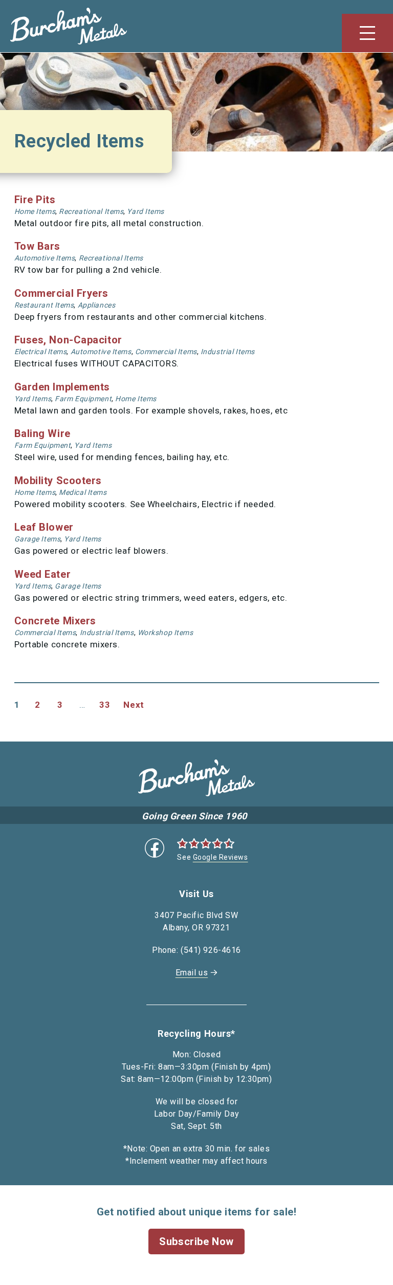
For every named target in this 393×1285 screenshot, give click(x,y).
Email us (192, 972)
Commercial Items (166, 351)
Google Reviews (220, 857)
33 (104, 705)
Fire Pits (35, 199)
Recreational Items (91, 211)
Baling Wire (42, 433)
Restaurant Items (44, 305)
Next (133, 705)
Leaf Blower (44, 527)
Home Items (35, 211)
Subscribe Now (196, 1241)
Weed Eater (42, 574)
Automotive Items (44, 258)
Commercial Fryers (61, 293)
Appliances (97, 305)
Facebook (154, 848)
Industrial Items (228, 351)
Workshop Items (165, 632)
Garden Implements (62, 387)
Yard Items (145, 211)
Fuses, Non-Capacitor (68, 340)
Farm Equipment (83, 399)
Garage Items (37, 539)
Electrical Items (40, 351)
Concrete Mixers (55, 621)
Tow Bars (37, 246)
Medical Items (82, 492)
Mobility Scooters (58, 480)
